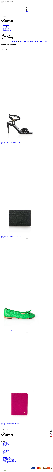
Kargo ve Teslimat (7, 462)
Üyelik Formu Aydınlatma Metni (9, 461)
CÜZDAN (5, 27)
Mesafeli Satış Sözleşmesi (8, 459)
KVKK (4, 464)
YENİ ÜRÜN (6, 25)
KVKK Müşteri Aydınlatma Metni (10, 465)
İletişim (4, 452)
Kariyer (4, 453)
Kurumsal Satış (6, 450)
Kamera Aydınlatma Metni (8, 460)
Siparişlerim (5, 443)
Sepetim (4, 445)
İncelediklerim (6, 444)
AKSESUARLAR (7, 30)
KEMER (5, 29)
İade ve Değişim (6, 457)
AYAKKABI (6, 28)
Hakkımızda (5, 449)
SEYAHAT (5, 32)
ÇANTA (5, 26)
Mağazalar (5, 451)
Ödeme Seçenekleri (7, 458)
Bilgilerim (5, 442)
